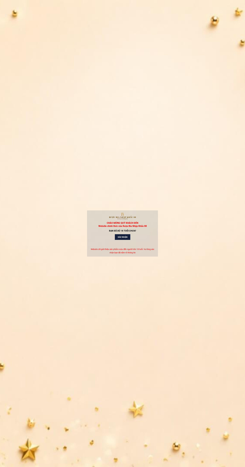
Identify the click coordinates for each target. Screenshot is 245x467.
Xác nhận (122, 237)
